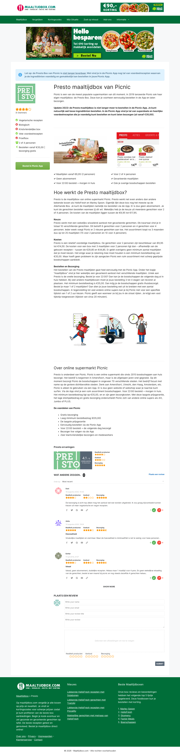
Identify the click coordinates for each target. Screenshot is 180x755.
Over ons (21, 736)
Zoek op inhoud (91, 19)
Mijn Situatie (72, 19)
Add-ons (107, 19)
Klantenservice (24, 739)
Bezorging (105, 653)
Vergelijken (37, 19)
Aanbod (88, 653)
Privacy (32, 736)
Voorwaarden (45, 736)
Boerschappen (128, 722)
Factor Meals (127, 718)
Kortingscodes (55, 19)
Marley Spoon (127, 708)
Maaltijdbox (21, 19)
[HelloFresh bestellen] (132, 11)
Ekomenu (126, 715)
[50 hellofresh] (90, 43)
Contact (38, 739)
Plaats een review (156, 474)
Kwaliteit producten (74, 653)
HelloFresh (126, 712)
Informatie (121, 19)
